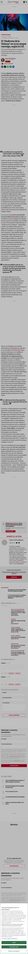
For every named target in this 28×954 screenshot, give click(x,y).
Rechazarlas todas (14, 947)
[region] (14, 928)
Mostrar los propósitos (14, 951)
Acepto (14, 942)
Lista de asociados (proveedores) (9, 938)
